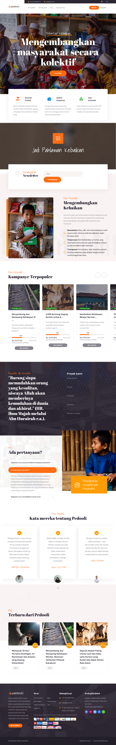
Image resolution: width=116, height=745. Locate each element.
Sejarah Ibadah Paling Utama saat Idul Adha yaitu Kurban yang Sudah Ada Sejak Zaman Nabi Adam (92, 657)
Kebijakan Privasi (85, 741)
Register (103, 8)
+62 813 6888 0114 (35, 1)
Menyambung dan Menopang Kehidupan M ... (23, 317)
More (15, 668)
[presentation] (98, 275)
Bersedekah (31, 8)
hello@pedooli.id (50, 1)
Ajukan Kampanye (39, 705)
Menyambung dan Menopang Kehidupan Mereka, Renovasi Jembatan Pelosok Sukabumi (56, 657)
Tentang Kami (42, 8)
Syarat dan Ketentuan (100, 741)
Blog (51, 8)
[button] (57, 83)
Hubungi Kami (60, 8)
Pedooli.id (25, 741)
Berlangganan (52, 179)
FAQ (48, 705)
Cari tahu (58, 80)
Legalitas (37, 708)
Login (94, 7)
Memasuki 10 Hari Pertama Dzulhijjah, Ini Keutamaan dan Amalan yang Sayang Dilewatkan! (23, 657)
